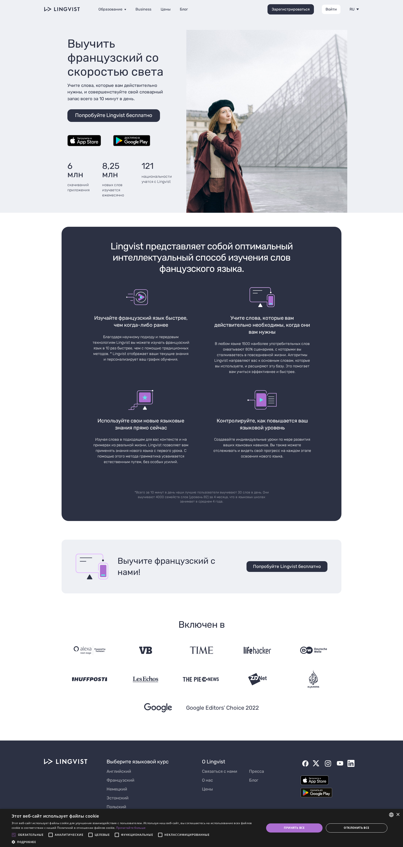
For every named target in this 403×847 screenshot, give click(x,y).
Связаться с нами (219, 771)
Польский (116, 806)
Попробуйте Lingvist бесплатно (287, 566)
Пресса (256, 771)
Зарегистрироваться (291, 9)
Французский (120, 780)
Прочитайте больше (131, 828)
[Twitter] (316, 763)
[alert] (201, 828)
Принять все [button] (294, 828)
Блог (184, 9)
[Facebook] (305, 763)
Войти (331, 9)
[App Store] (84, 141)
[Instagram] (328, 763)
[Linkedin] (350, 763)
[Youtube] (340, 763)
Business (143, 9)
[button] (134, 841)
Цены (165, 9)
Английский (119, 771)
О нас (207, 780)
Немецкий (117, 789)
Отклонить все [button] (356, 828)
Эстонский (118, 798)
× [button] (398, 814)
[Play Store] (131, 141)
